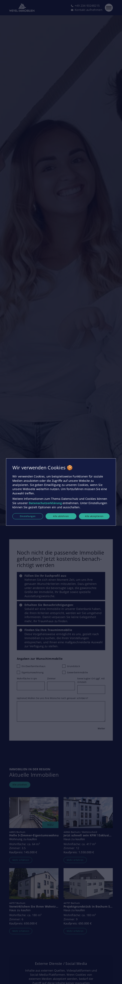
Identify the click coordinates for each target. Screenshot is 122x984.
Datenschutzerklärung (45, 503)
